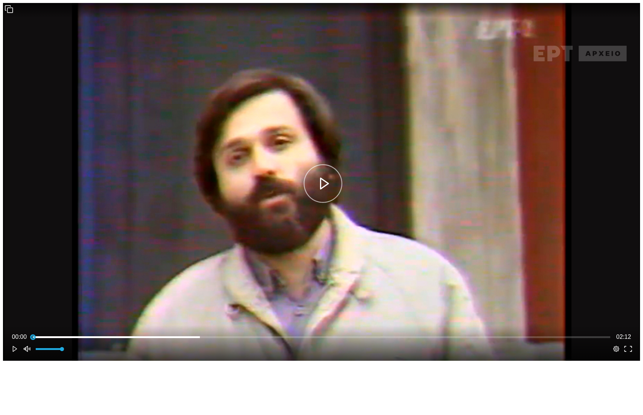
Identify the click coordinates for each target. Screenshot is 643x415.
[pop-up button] (616, 349)
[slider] (321, 337)
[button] (9, 9)
